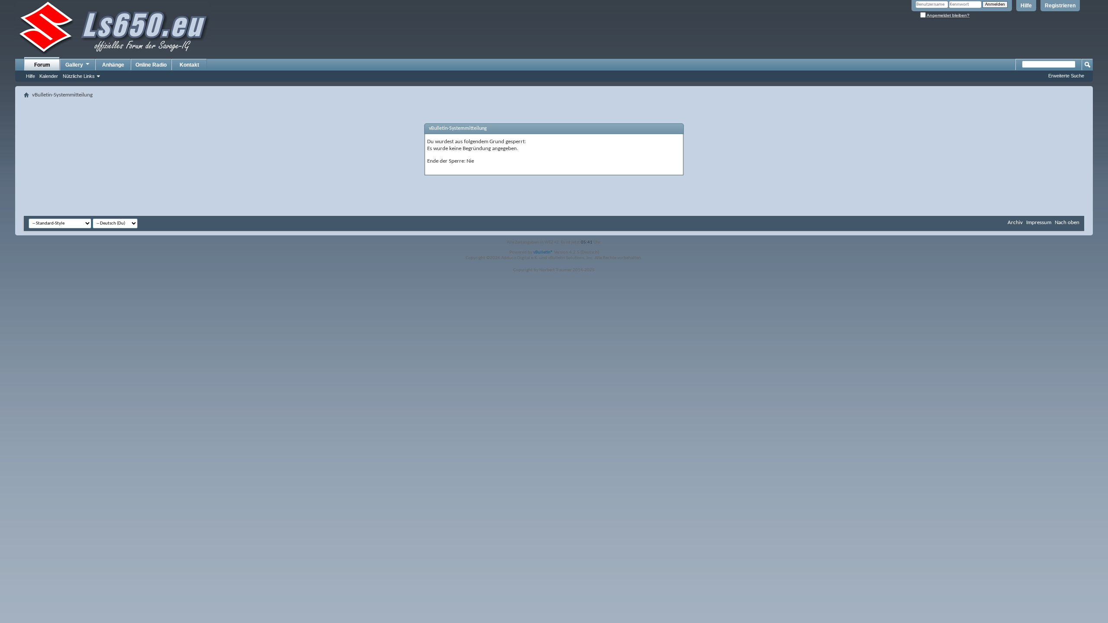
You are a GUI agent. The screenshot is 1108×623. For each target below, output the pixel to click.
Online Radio (151, 65)
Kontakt (189, 65)
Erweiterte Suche (1066, 75)
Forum (42, 65)
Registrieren (1060, 6)
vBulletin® (543, 252)
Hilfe (1026, 6)
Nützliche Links (79, 76)
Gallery (74, 65)
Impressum (1038, 222)
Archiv (1015, 222)
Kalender (48, 76)
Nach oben (1067, 222)
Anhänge (113, 65)
